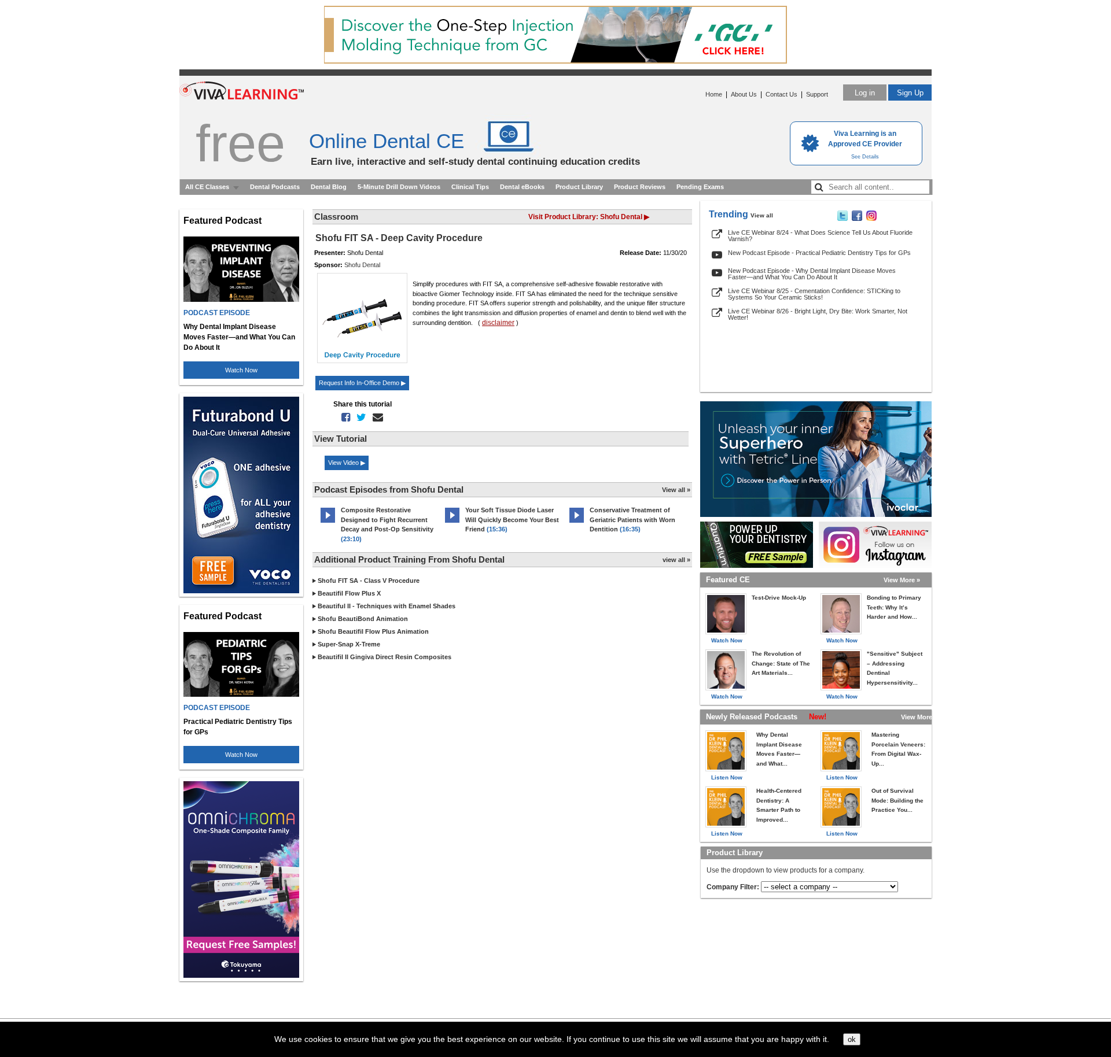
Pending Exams (700, 186)
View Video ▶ (346, 462)
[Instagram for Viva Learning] (875, 545)
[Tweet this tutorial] (359, 417)
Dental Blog (329, 186)
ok (852, 1039)
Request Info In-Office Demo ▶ (362, 382)
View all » (676, 489)
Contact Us (781, 94)
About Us (744, 94)
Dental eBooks (522, 186)
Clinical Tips (470, 186)
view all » (676, 559)
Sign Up (910, 92)
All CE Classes (207, 186)
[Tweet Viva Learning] (842, 218)
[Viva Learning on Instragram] (871, 218)
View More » (902, 579)
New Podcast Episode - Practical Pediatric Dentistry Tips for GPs (819, 252)
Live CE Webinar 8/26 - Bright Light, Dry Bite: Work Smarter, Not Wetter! (817, 314)
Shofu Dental (362, 264)
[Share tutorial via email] (375, 417)
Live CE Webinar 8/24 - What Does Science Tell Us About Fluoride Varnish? (820, 235)
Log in (865, 92)
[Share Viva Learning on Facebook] (857, 218)
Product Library (579, 186)
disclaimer (498, 323)
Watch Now (241, 370)
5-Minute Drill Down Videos (399, 186)
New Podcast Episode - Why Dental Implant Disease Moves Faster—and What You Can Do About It (812, 273)
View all (762, 215)
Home (713, 94)
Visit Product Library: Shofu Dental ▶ (588, 217)
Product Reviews (639, 186)
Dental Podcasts (275, 186)
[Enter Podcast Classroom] (328, 522)
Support (817, 94)
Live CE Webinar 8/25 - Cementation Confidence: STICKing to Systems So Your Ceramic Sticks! (814, 294)
